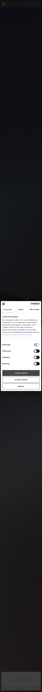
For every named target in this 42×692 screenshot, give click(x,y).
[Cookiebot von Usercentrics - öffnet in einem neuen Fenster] (31, 304)
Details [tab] (21, 309)
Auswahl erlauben (21, 380)
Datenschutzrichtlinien (24, 332)
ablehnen (21, 386)
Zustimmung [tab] (7, 309)
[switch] (37, 351)
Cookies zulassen (21, 373)
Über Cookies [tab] (34, 309)
